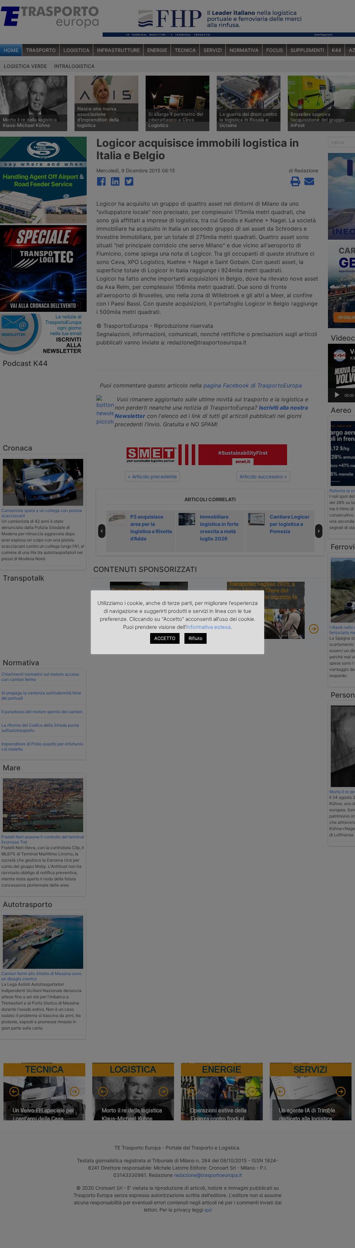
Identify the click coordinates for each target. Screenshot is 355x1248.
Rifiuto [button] (195, 638)
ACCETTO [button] (164, 638)
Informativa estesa (208, 627)
